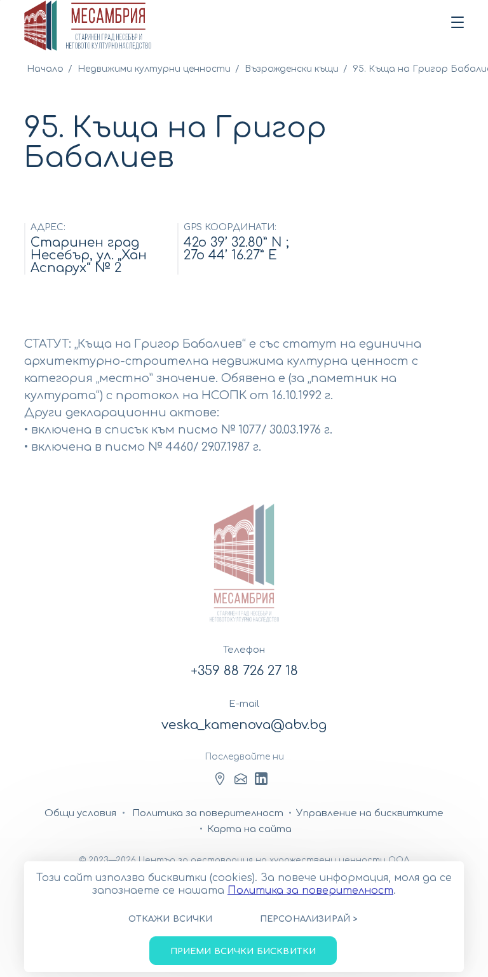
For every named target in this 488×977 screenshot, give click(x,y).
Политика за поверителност (310, 890)
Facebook (220, 779)
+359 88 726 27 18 (244, 671)
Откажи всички (170, 919)
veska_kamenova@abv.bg (244, 725)
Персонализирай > (309, 919)
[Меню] (455, 23)
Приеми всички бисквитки (243, 951)
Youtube (261, 779)
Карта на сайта (249, 829)
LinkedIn (241, 779)
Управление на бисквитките (370, 813)
